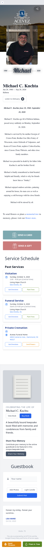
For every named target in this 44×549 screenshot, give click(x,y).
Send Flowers (30, 344)
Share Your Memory (16, 454)
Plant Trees (31, 290)
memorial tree (32, 214)
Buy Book (25, 416)
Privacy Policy (15, 538)
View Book (12, 416)
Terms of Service (28, 538)
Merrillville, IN (16, 285)
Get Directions (13, 290)
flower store (30, 217)
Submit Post (22, 495)
